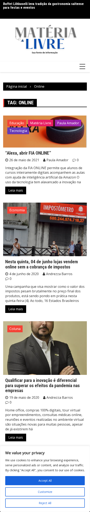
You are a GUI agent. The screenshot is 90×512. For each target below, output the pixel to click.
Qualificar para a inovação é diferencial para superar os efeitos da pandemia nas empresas (42, 385)
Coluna (15, 328)
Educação (16, 123)
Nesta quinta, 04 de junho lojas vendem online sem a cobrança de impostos (41, 264)
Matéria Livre (40, 123)
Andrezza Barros (59, 274)
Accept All (45, 480)
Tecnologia (18, 130)
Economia (17, 210)
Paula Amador (68, 123)
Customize (45, 492)
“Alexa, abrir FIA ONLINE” (28, 153)
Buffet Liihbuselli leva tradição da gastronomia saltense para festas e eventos (43, 6)
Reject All (45, 503)
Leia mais (15, 190)
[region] (45, 479)
